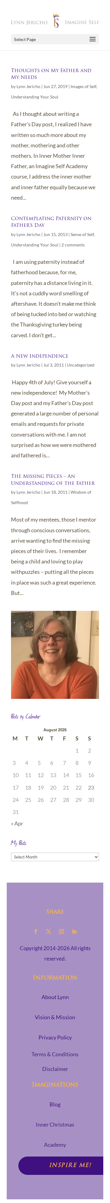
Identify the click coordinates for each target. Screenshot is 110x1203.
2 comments (73, 244)
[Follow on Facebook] (36, 931)
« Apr (17, 823)
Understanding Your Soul (34, 96)
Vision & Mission (55, 1017)
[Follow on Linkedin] (74, 931)
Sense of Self (82, 234)
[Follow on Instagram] (61, 931)
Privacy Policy (55, 1037)
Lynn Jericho (28, 86)
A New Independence (39, 356)
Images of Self (83, 86)
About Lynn (55, 997)
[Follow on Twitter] (48, 931)
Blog (55, 1104)
